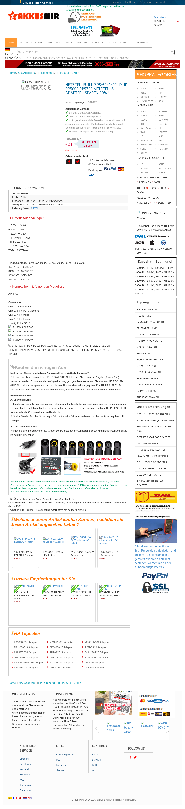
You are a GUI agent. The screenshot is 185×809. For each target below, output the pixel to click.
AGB (22, 779)
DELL (143, 124)
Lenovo (162, 97)
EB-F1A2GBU (99, 58)
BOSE (154, 188)
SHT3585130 (84, 58)
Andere (141, 188)
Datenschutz (27, 790)
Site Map (60, 770)
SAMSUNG (163, 144)
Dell (143, 92)
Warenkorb (160, 17)
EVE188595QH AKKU (148, 378)
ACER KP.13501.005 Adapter (153, 437)
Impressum (26, 785)
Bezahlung (145, 2)
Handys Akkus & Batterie (152, 158)
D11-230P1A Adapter (26, 647)
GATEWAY (145, 128)
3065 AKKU (143, 353)
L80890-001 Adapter (26, 642)
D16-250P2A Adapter (97, 652)
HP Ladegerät (45, 72)
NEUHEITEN (53, 42)
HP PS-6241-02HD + (68, 72)
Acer (143, 88)
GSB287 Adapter (94, 662)
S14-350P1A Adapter (26, 657)
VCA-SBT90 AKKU (147, 347)
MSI (160, 136)
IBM (142, 132)
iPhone (144, 168)
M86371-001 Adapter (97, 642)
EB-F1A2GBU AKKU (148, 328)
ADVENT (162, 111)
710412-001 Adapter (61, 657)
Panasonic (146, 144)
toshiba (140, 248)
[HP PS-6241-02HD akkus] (35, 82)
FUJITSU (162, 124)
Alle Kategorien (30, 42)
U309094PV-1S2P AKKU (150, 384)
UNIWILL (145, 153)
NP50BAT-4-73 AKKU (149, 372)
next (167, 730)
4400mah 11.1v (165, 272)
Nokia (161, 172)
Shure (163, 188)
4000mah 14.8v (144, 272)
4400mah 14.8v (144, 276)
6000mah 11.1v (144, 285)
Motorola (164, 168)
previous (97, 730)
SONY (143, 148)
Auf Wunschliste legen (103, 160)
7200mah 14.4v (165, 289)
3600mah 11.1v (144, 267)
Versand (160, 2)
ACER (143, 111)
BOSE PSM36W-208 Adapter (153, 414)
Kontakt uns (62, 765)
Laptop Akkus (145, 105)
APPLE (143, 115)
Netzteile (143, 202)
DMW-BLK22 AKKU (147, 365)
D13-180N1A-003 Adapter (29, 662)
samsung (141, 253)
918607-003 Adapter (96, 657)
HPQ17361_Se (79, 103)
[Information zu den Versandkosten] (156, 511)
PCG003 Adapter (94, 667)
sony (160, 248)
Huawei (144, 172)
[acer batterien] (140, 244)
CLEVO (143, 119)
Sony (161, 101)
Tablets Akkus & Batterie (152, 177)
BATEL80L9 (24, 58)
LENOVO (162, 132)
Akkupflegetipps (65, 754)
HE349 (110, 58)
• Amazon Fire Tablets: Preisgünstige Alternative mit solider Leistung (47, 509)
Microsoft (146, 101)
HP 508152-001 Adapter (151, 449)
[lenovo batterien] (163, 237)
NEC (160, 140)
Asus (161, 88)
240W (34, 208)
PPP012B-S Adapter (61, 652)
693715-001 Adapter (26, 667)
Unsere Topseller (76, 42)
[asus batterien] (152, 237)
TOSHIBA (163, 148)
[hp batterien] (163, 244)
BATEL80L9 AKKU (147, 309)
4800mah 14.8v (165, 276)
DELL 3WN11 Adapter (149, 474)
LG (141, 136)
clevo (168, 248)
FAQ (58, 759)
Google (144, 97)
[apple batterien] (152, 244)
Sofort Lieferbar (119, 42)
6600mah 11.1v (165, 285)
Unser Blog (142, 42)
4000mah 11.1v (163, 267)
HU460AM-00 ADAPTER (150, 340)
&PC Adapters (26, 72)
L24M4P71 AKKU (146, 390)
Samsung (145, 181)
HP (160, 92)
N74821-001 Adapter (61, 642)
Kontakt (47, 2)
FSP (168, 202)
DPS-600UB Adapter (61, 647)
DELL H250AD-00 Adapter (152, 462)
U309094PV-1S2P (55, 58)
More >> (140, 293)
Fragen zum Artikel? (102, 164)
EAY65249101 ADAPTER (150, 322)
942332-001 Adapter (61, 662)
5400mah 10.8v (165, 280)
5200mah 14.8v (144, 280)
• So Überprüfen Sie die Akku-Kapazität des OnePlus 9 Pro (41, 498)
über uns (116, 2)
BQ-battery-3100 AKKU (151, 359)
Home (11, 42)
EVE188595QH (123, 58)
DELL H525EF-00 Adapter (151, 468)
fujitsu (152, 248)
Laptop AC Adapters (149, 82)
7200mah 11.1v (144, 289)
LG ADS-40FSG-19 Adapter (152, 455)
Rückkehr (130, 2)
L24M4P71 (71, 58)
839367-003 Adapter (26, 652)
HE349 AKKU (144, 315)
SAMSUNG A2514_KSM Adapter (155, 420)
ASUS (161, 115)
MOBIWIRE (146, 140)
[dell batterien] (140, 237)
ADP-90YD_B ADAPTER (149, 334)
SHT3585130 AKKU (148, 397)
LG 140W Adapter (147, 443)
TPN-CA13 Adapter (60, 667)
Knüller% (98, 42)
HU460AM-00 (39, 58)
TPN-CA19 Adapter (96, 647)
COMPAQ (163, 119)
